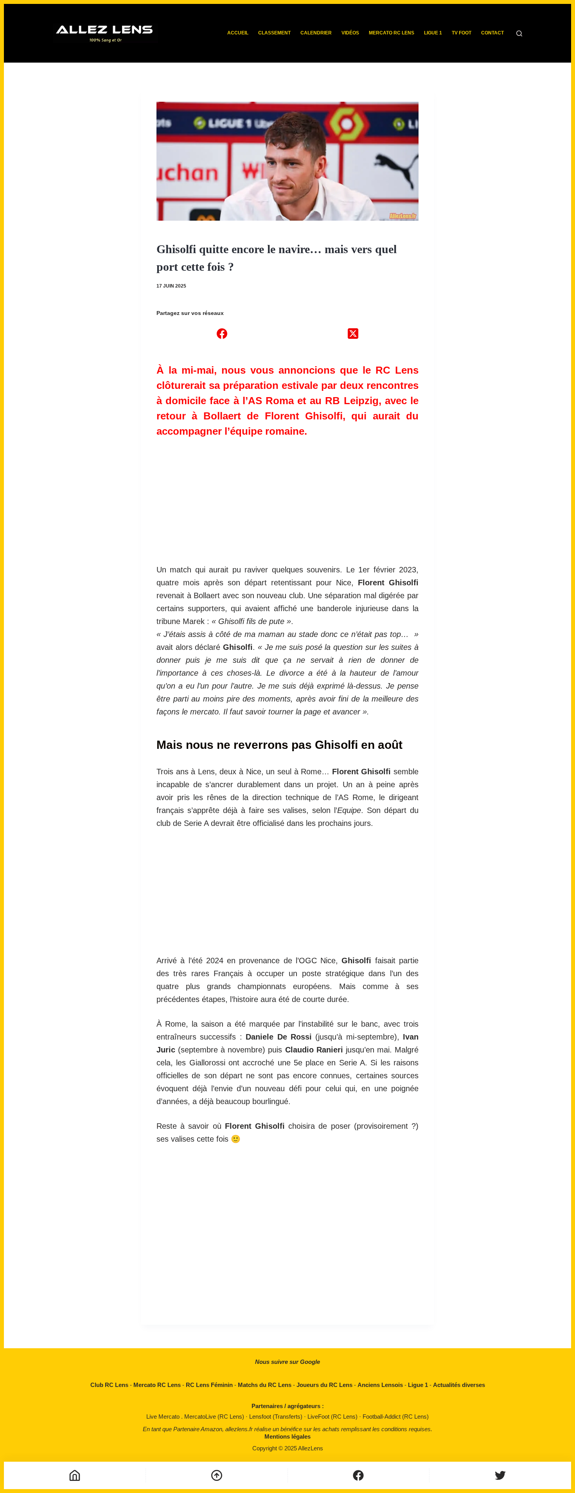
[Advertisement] (287, 497)
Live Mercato (163, 1416)
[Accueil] (75, 1475)
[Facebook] (222, 333)
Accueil (237, 33)
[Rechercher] (519, 33)
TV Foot (461, 33)
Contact (492, 33)
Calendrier (316, 33)
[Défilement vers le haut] (217, 1475)
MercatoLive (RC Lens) (215, 1416)
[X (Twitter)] (353, 333)
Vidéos (350, 33)
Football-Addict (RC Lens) (396, 1416)
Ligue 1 (433, 33)
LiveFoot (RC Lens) (333, 1416)
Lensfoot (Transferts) (276, 1416)
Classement (274, 33)
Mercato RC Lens (391, 33)
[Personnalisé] (359, 1475)
